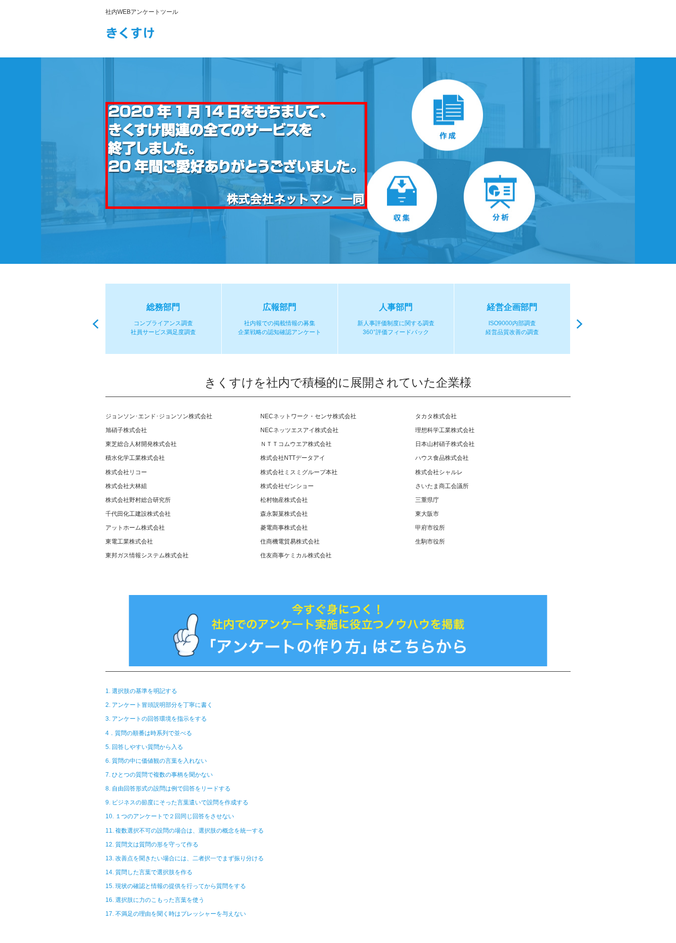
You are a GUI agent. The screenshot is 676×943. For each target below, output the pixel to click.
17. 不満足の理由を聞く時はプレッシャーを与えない (175, 913)
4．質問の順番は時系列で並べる (148, 733)
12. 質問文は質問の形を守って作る (151, 844)
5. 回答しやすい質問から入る (144, 747)
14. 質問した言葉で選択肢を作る (149, 872)
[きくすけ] (149, 30)
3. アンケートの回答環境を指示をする (156, 718)
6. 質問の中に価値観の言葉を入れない (156, 760)
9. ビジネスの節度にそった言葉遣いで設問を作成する (176, 802)
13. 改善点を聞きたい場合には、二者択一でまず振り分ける (184, 858)
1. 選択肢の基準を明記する (141, 691)
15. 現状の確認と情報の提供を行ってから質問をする (175, 886)
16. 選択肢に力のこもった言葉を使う (154, 899)
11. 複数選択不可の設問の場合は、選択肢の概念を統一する (184, 830)
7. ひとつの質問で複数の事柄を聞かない (159, 774)
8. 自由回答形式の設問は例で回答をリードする (168, 788)
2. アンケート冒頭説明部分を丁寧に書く (159, 704)
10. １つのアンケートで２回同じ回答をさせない (169, 816)
